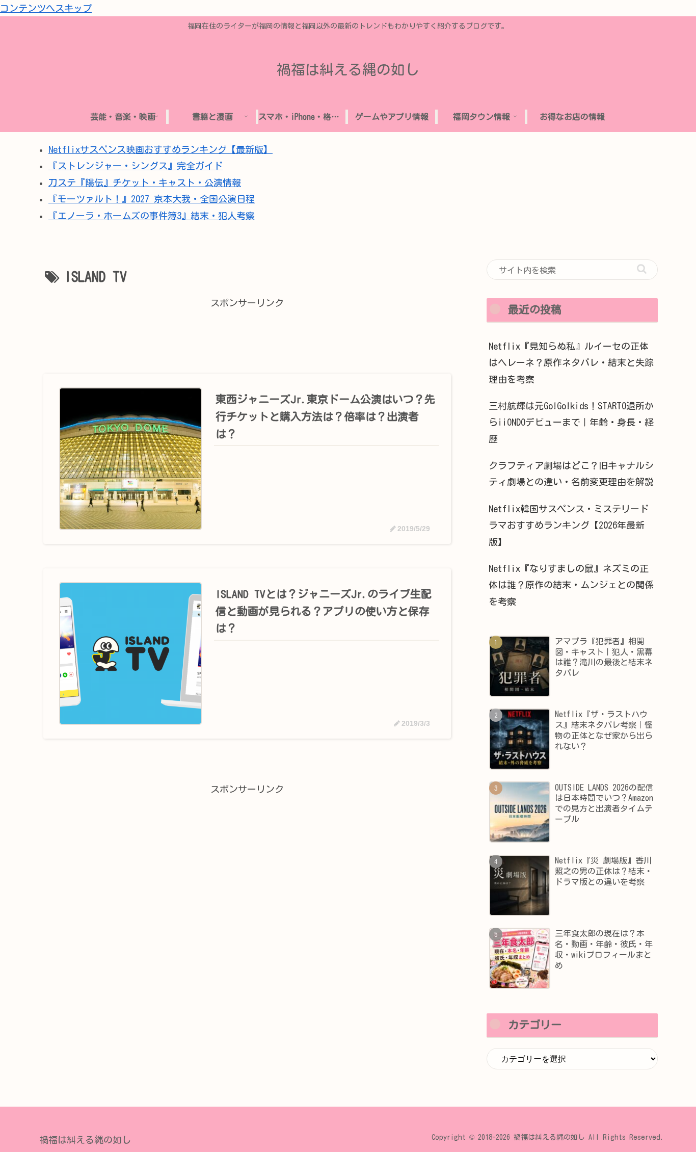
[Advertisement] (247, 334)
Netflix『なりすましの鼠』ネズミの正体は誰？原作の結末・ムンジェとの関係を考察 (571, 585)
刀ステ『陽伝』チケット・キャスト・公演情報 (144, 182)
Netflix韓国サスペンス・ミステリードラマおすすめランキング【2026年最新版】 (569, 525)
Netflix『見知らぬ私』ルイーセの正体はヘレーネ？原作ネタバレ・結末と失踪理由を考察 (571, 363)
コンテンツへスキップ (46, 8)
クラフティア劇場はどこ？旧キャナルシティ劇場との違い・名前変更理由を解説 (571, 473)
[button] (642, 269)
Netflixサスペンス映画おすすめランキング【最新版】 (160, 149)
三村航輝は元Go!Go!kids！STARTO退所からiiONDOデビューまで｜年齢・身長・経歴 (571, 422)
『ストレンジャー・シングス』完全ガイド (135, 165)
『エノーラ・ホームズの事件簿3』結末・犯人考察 (151, 215)
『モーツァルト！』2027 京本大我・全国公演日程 (151, 198)
